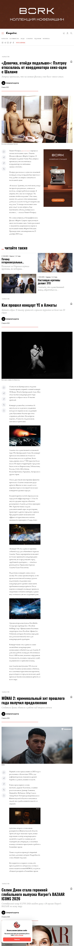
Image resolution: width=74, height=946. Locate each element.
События (29, 38)
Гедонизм (37, 38)
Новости (5, 38)
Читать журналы (20, 42)
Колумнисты (14, 38)
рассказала (25, 151)
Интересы (46, 38)
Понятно (17, 939)
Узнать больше (19, 935)
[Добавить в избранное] (71, 62)
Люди (22, 38)
